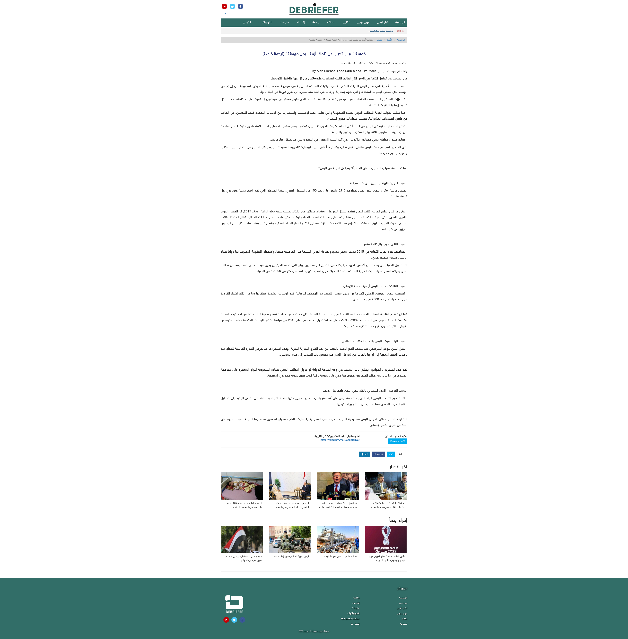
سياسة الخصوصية (350, 618)
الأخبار (389, 40)
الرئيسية (400, 22)
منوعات (284, 22)
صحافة (331, 22)
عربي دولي (363, 22)
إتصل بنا (355, 624)
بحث (225, 13)
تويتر (391, 454)
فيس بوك (378, 454)
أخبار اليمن (383, 22)
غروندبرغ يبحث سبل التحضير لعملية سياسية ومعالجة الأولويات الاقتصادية (360, 31)
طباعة (401, 454)
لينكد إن (364, 454)
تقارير (346, 22)
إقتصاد (301, 22)
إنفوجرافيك (265, 22)
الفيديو (247, 22)
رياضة (316, 22)
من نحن (403, 603)
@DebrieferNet (397, 441)
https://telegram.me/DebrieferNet (340, 440)
